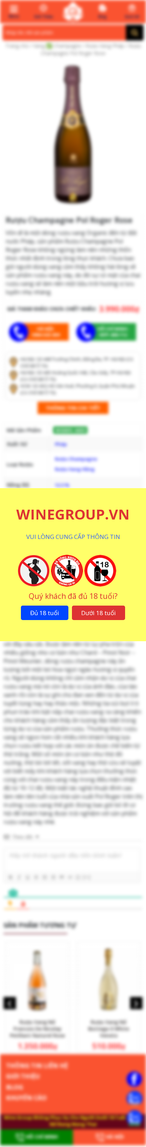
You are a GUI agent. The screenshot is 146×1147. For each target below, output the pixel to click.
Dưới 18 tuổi (98, 613)
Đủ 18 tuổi (44, 613)
